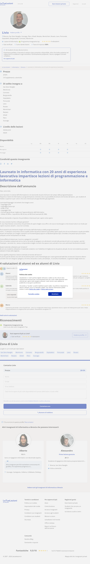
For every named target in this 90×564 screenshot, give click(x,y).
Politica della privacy (47, 289)
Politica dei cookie (34, 289)
